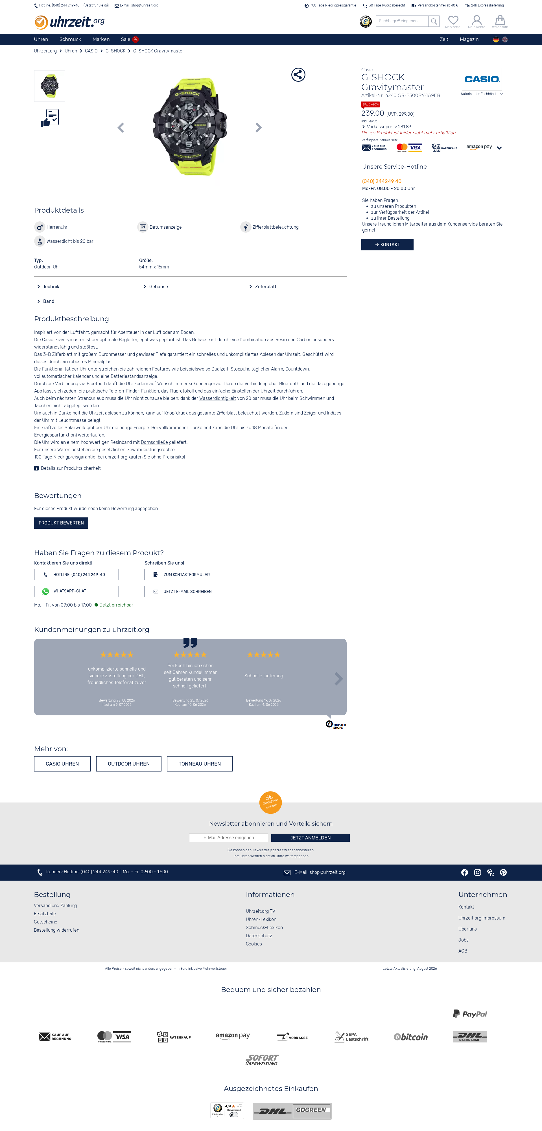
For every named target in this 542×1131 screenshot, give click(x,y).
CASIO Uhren (62, 764)
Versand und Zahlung (55, 906)
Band (49, 301)
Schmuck (70, 39)
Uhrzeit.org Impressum (481, 918)
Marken (101, 39)
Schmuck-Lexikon (264, 928)
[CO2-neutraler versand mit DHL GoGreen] (292, 1111)
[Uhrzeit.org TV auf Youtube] (490, 872)
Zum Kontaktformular (186, 574)
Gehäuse (159, 286)
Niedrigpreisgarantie (74, 457)
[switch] (234, 1114)
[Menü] (240, 1105)
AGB (462, 951)
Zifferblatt (266, 286)
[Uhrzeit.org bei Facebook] (464, 872)
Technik (51, 286)
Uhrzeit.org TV (260, 911)
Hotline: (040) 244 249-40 (59, 5)
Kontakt (389, 244)
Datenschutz (259, 936)
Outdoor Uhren (129, 764)
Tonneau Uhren (200, 764)
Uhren (41, 39)
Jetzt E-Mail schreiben (187, 591)
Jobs (463, 940)
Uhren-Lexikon (261, 920)
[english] (505, 39)
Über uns (467, 929)
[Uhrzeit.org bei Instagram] (477, 872)
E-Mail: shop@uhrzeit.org (138, 5)
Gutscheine (45, 922)
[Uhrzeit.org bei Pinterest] (503, 872)
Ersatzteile (45, 914)
